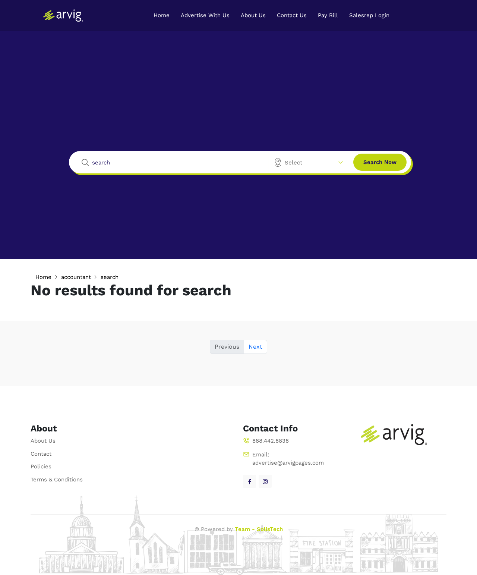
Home (162, 15)
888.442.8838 (270, 440)
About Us (253, 15)
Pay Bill (328, 15)
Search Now (380, 162)
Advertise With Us (205, 15)
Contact (41, 453)
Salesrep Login (369, 15)
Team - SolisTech (259, 529)
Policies (41, 466)
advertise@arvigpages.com (288, 462)
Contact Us (292, 15)
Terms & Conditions (57, 479)
